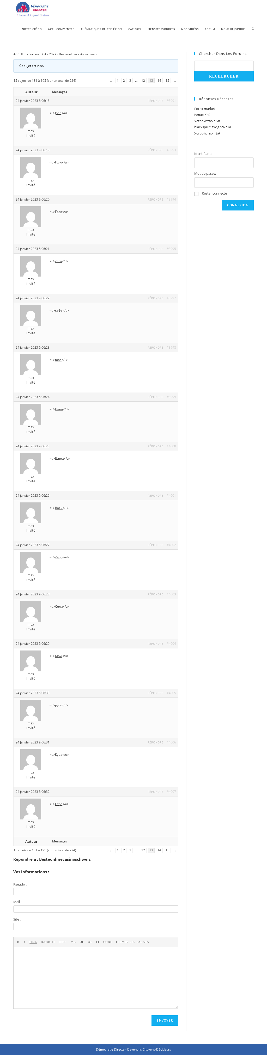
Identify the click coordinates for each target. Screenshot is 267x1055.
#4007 (171, 791)
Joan (58, 113)
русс (58, 705)
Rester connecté (214, 193)
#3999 (171, 397)
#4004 (171, 643)
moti (58, 359)
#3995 (171, 249)
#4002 (171, 545)
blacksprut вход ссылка (212, 127)
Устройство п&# (207, 121)
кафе (59, 310)
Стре (58, 804)
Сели (59, 606)
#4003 (171, 594)
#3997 (171, 298)
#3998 (171, 347)
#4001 (171, 495)
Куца (58, 754)
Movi (58, 656)
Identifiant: (202, 153)
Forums (34, 54)
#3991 (171, 100)
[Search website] (253, 29)
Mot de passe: (205, 173)
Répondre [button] (155, 101)
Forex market (204, 108)
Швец (59, 458)
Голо (58, 162)
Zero (58, 261)
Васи (59, 508)
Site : (17, 919)
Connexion (237, 205)
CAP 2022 (49, 54)
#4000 (171, 446)
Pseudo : (20, 884)
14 (159, 80)
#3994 (171, 199)
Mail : (17, 901)
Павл (59, 409)
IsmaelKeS (202, 114)
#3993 (171, 150)
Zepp (58, 557)
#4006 (171, 742)
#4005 (171, 693)
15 (167, 80)
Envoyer (165, 1020)
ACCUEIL (19, 54)
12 (143, 80)
